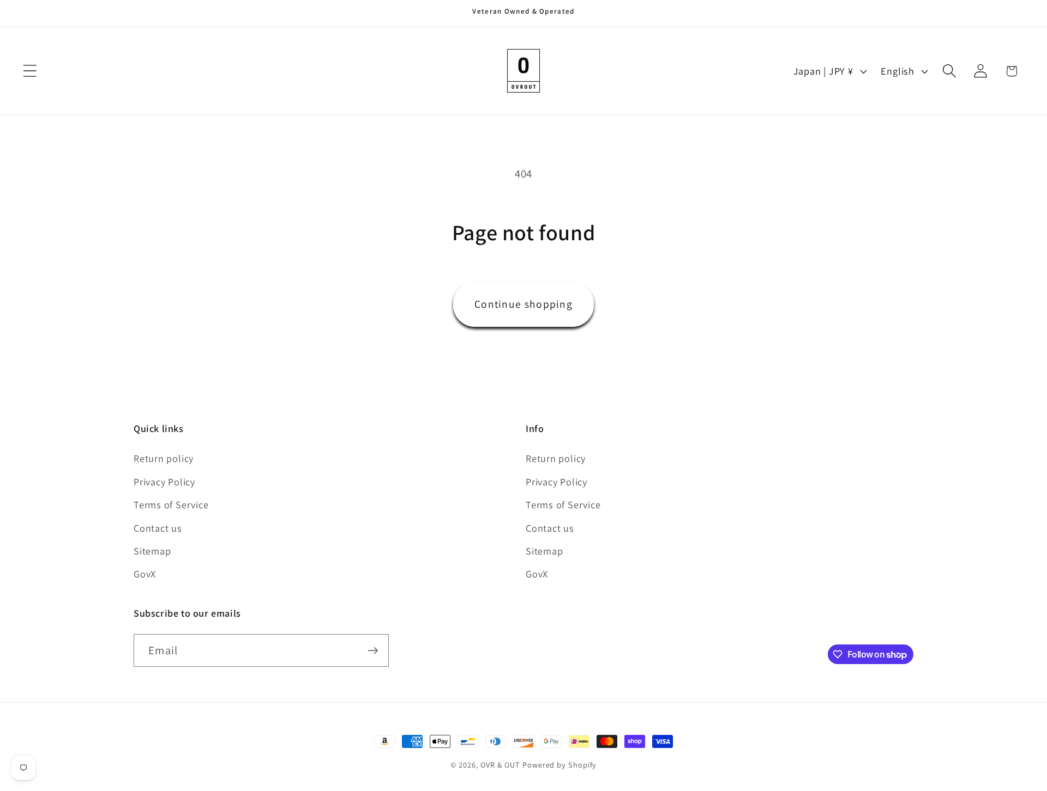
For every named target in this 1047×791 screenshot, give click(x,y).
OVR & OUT (500, 764)
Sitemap (152, 550)
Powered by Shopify (559, 764)
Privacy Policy (164, 481)
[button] (29, 71)
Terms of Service (171, 504)
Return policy (164, 458)
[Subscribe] (372, 650)
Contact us (158, 527)
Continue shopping (523, 304)
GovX (145, 573)
